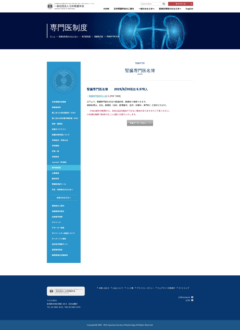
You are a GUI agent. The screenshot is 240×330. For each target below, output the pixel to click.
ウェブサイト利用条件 (166, 288)
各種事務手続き (58, 211)
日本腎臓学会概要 (59, 101)
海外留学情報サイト (60, 244)
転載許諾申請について (61, 134)
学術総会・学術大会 (60, 140)
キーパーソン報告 (59, 238)
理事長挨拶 (56, 107)
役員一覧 (55, 151)
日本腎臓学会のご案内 (124, 8)
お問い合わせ (104, 288)
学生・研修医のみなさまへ (62, 189)
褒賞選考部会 (57, 249)
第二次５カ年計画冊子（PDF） (64, 112)
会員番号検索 (57, 216)
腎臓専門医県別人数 (98, 95)
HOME (107, 8)
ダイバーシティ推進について (63, 233)
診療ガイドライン (59, 129)
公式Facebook (184, 297)
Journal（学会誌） (60, 162)
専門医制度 (86, 36)
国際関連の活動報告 (60, 255)
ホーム (52, 36)
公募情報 (55, 173)
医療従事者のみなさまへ (170, 8)
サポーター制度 (58, 227)
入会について (117, 288)
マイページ (56, 222)
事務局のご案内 (58, 205)
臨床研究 (55, 178)
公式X (188, 300)
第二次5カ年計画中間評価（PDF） (66, 118)
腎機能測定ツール (59, 184)
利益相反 (55, 156)
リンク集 (130, 288)
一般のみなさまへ (146, 8)
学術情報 (55, 145)
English (189, 8)
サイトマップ (183, 288)
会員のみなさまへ (64, 197)
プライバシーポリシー (145, 288)
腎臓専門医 (98, 36)
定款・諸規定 (57, 123)
